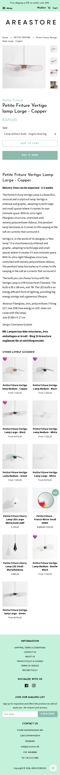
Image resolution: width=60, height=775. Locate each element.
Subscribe (48, 714)
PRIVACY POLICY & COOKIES (30, 661)
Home (5, 38)
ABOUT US (30, 656)
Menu (9, 8)
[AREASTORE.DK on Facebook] (26, 686)
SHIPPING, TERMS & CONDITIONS (30, 647)
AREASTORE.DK (38, 768)
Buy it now (30, 155)
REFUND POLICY (30, 670)
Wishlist (41, 8)
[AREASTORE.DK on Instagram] (34, 686)
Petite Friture (12, 100)
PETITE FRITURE (22, 38)
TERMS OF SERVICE (30, 665)
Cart (55, 8)
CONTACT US (30, 652)
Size (4, 128)
